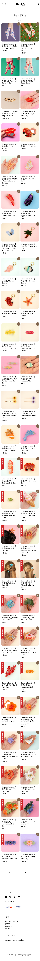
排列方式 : (21, 20)
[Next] (36, 872)
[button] (2, 4)
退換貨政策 (8, 926)
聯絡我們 (7, 929)
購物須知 (7, 924)
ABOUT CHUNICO (11, 921)
